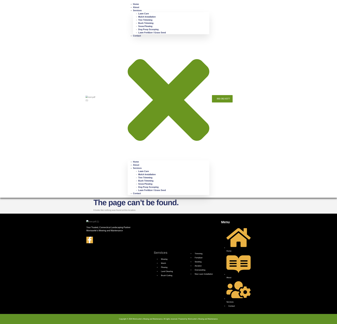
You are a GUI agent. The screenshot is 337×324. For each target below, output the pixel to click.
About (136, 7)
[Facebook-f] (89, 240)
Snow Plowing (145, 26)
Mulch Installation (147, 17)
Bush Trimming (145, 23)
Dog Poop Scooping (148, 29)
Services (137, 10)
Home (136, 4)
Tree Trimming (145, 20)
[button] (168, 98)
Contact (137, 36)
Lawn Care (143, 14)
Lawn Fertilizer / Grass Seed (152, 32)
